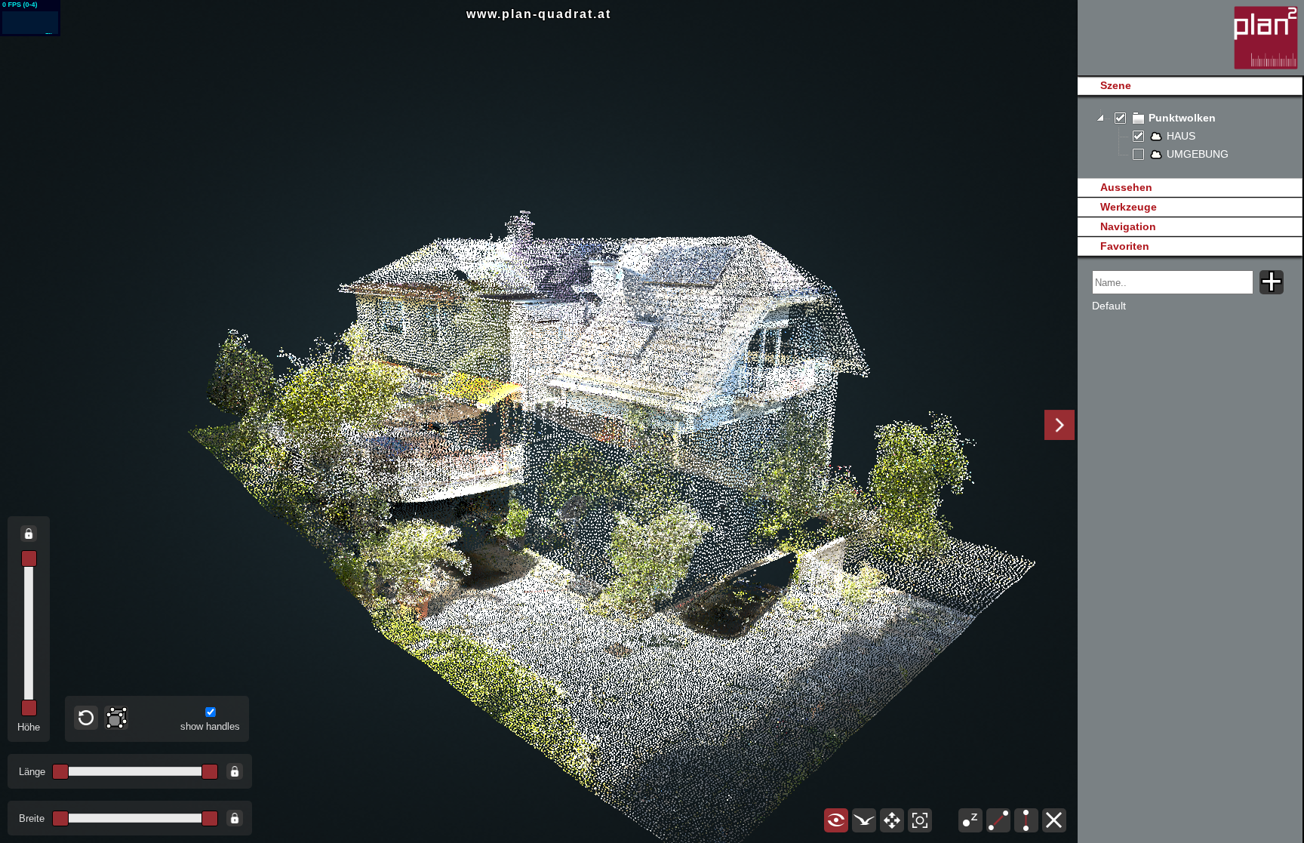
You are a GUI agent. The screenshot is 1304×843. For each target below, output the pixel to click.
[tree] (1189, 136)
